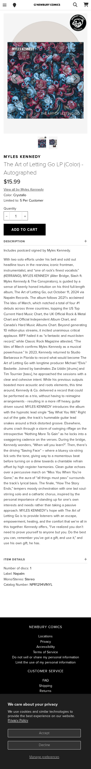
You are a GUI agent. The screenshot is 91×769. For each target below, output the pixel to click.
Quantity (10, 208)
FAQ (45, 680)
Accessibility (45, 647)
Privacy (45, 642)
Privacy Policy (18, 720)
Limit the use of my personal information (46, 662)
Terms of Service (45, 652)
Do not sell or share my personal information (45, 657)
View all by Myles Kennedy (24, 189)
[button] (16, 79)
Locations (45, 636)
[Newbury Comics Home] (46, 4)
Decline (44, 745)
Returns (45, 691)
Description (14, 241)
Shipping (45, 686)
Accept (44, 733)
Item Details (14, 559)
